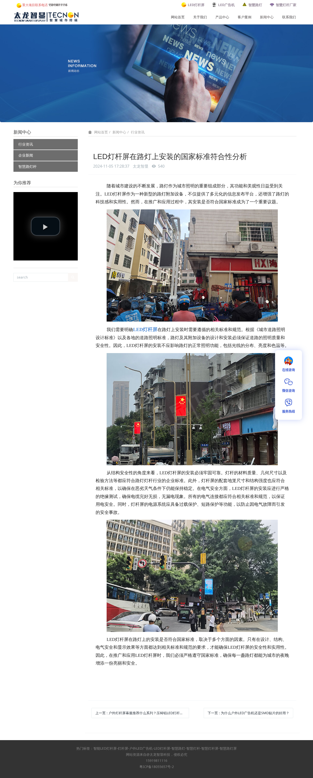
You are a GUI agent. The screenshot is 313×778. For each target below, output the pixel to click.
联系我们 (289, 17)
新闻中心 (267, 17)
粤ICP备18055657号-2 (156, 766)
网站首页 (178, 17)
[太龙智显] (46, 16)
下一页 (248, 713)
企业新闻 (25, 155)
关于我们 (200, 17)
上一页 (142, 713)
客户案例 (244, 17)
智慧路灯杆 (27, 166)
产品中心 (222, 17)
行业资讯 (25, 144)
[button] (45, 226)
